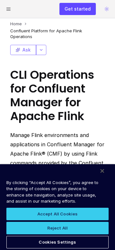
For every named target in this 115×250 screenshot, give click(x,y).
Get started (78, 9)
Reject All (57, 227)
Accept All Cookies (57, 213)
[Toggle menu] (8, 9)
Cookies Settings (57, 242)
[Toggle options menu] (41, 50)
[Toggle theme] (106, 9)
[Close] (102, 171)
